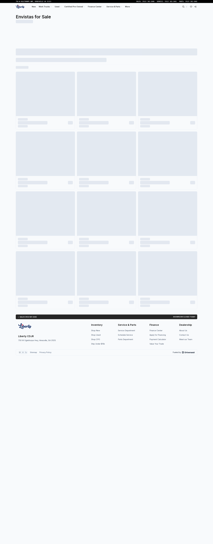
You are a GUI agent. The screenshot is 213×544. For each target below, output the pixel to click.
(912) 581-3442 (191, 1)
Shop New (95, 330)
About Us (183, 330)
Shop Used (96, 335)
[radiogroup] (22, 352)
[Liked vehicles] (191, 7)
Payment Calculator (158, 339)
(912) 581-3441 (171, 1)
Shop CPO (95, 339)
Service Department (126, 330)
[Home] (20, 7)
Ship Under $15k (98, 344)
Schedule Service (125, 335)
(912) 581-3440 (148, 1)
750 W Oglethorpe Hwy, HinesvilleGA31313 (33, 1)
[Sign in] (195, 7)
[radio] (19, 352)
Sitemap (33, 352)
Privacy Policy (45, 352)
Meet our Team (185, 339)
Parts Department (125, 339)
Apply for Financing (158, 335)
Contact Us (184, 335)
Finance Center (156, 330)
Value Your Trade (157, 344)
